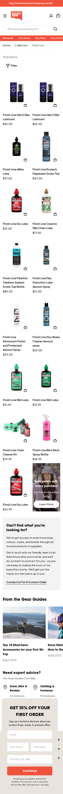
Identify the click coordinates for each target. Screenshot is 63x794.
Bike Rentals (8, 38)
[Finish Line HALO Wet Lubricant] (46, 92)
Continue (30, 771)
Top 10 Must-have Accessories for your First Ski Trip (23, 650)
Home (6, 45)
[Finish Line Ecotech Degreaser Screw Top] (46, 146)
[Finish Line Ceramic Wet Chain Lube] (46, 201)
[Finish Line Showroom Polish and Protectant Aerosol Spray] (16, 314)
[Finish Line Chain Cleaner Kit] (16, 427)
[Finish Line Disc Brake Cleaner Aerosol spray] (46, 314)
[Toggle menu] (5, 16)
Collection (21, 45)
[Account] (51, 16)
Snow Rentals (24, 38)
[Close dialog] (53, 703)
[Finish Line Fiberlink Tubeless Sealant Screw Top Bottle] (16, 255)
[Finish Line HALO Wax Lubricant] (16, 92)
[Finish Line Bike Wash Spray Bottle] (46, 427)
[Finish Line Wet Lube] (16, 377)
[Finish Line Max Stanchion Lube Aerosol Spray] (46, 255)
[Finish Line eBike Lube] (16, 146)
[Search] (55, 29)
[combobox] (31, 29)
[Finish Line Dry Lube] (16, 201)
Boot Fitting (40, 38)
